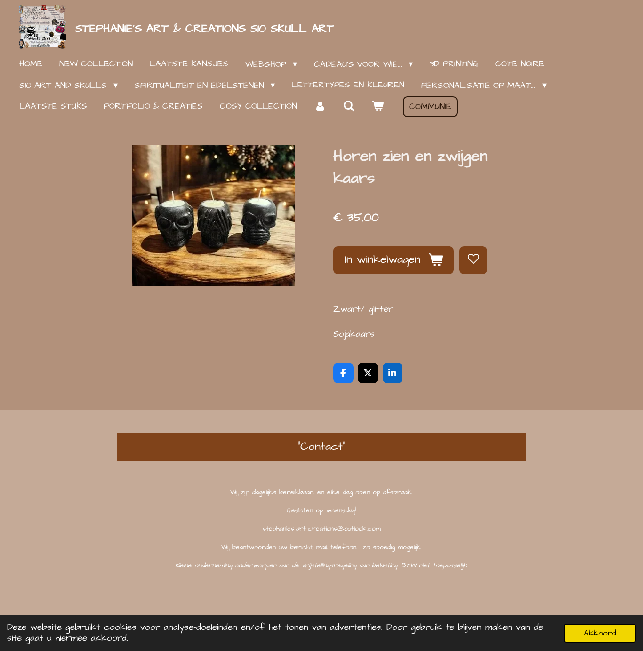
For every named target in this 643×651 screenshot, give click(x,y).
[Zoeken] (349, 106)
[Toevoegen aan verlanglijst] (473, 260)
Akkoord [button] (600, 633)
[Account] (320, 106)
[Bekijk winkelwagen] (377, 106)
